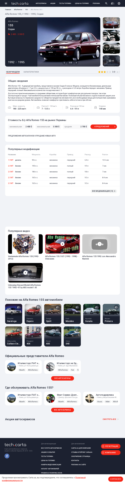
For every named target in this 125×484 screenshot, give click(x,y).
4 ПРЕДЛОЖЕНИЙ (101, 127)
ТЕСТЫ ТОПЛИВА (65, 3)
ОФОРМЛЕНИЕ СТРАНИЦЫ (80, 456)
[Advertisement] (62, 210)
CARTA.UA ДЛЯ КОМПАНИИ (81, 448)
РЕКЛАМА (96, 3)
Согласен (115, 479)
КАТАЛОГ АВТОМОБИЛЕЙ (50, 469)
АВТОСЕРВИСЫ (41, 3)
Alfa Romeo (18, 9)
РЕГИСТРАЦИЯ (111, 446)
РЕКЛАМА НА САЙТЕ (78, 465)
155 (26, 9)
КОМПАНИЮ (110, 453)
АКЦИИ (52, 3)
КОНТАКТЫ (75, 460)
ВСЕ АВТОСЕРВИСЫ (62, 410)
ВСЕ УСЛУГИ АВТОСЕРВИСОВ (51, 448)
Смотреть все (109, 419)
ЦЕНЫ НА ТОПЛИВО (82, 3)
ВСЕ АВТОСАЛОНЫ (62, 378)
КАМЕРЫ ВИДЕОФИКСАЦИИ (51, 465)
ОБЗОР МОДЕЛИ (13, 72)
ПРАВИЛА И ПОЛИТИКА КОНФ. (51, 473)
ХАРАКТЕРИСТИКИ (31, 72)
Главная (8, 9)
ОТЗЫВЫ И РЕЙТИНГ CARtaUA (81, 452)
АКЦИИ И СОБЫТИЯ (48, 452)
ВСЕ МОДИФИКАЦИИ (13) (102, 191)
